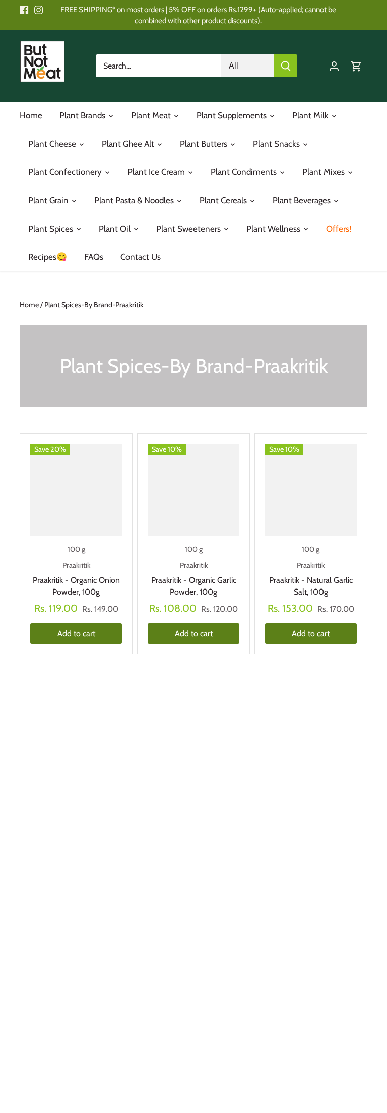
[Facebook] (24, 9)
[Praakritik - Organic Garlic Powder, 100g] (193, 490)
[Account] (334, 66)
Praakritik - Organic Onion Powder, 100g (76, 579)
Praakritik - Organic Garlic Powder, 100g (193, 579)
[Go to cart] (356, 66)
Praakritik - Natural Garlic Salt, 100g (311, 579)
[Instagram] (38, 9)
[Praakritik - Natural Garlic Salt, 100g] (311, 490)
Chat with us (22, 1091)
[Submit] (285, 65)
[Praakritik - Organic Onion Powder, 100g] (76, 490)
